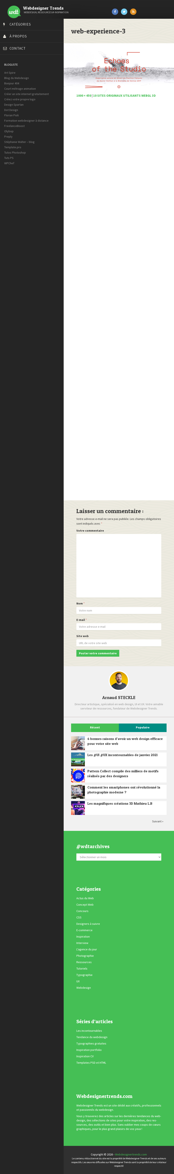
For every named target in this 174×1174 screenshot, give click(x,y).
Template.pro (12, 147)
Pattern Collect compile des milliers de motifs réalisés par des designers (123, 773)
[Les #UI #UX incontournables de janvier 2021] (78, 759)
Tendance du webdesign (91, 1037)
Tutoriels (81, 969)
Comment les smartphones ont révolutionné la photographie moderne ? (123, 789)
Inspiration (83, 937)
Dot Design (11, 110)
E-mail (80, 620)
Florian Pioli (11, 115)
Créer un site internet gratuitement (26, 94)
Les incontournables (89, 1031)
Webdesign (83, 988)
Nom (79, 603)
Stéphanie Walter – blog (19, 142)
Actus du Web (85, 898)
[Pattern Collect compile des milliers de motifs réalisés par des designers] (78, 776)
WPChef (9, 163)
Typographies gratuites (91, 1043)
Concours (82, 911)
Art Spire (9, 73)
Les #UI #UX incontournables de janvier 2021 (122, 755)
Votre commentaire (90, 530)
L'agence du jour (86, 949)
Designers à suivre (88, 924)
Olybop (9, 131)
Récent (95, 727)
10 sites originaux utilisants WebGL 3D (124, 96)
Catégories (20, 24)
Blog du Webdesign (16, 78)
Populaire (143, 727)
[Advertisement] (118, 301)
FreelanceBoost (14, 126)
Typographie (84, 975)
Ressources (84, 962)
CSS (78, 917)
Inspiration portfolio (89, 1050)
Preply (8, 136)
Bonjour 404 (11, 83)
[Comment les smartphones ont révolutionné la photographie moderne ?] (78, 792)
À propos (18, 36)
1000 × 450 (83, 96)
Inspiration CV (85, 1056)
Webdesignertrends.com (131, 1154)
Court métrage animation (20, 89)
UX (78, 981)
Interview (82, 943)
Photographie (85, 956)
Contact (18, 48)
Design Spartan (14, 104)
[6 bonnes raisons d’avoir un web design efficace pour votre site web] (78, 743)
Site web (82, 636)
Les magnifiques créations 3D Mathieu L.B (119, 803)
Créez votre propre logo (19, 99)
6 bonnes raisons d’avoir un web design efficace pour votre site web (125, 741)
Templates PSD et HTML (91, 1063)
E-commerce (84, 930)
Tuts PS (9, 158)
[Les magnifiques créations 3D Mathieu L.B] (78, 808)
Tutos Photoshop (15, 152)
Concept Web (85, 905)
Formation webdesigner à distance (26, 120)
